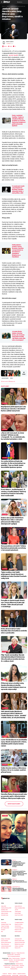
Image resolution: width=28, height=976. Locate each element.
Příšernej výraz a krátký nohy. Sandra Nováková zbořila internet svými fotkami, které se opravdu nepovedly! (13, 686)
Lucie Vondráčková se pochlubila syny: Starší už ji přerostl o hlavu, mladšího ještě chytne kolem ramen (14, 743)
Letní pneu (22, 965)
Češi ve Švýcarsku (5, 944)
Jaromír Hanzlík (13, 55)
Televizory (13, 967)
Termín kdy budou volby (6, 911)
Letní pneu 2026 (18, 938)
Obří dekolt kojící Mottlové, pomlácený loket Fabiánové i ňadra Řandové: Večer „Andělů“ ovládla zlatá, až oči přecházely (13, 715)
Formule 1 (3, 929)
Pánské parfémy (13, 968)
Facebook (5, 973)
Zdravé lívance (18, 926)
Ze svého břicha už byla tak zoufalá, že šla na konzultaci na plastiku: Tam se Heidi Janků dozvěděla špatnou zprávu (13, 464)
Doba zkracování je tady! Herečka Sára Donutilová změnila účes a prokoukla (14, 631)
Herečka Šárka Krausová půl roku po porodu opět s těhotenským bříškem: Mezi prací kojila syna (14, 796)
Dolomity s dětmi (4, 947)
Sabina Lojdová (9, 41)
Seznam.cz (19, 2)
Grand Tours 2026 (19, 915)
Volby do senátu (4, 913)
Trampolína (22, 958)
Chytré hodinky (19, 967)
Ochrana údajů (15, 975)
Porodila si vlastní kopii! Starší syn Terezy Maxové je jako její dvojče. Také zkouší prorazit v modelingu (13, 603)
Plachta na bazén (16, 958)
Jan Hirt (16, 909)
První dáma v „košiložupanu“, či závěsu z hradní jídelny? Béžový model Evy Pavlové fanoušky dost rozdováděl (13, 492)
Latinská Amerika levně (6, 946)
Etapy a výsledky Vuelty (20, 907)
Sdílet (10, 46)
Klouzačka (10, 960)
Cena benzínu (17, 954)
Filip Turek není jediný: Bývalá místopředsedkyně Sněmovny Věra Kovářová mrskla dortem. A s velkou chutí (13, 658)
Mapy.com (13, 952)
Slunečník (6, 960)
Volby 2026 (3, 906)
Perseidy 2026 (10, 954)
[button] (14, 30)
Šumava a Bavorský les (6, 942)
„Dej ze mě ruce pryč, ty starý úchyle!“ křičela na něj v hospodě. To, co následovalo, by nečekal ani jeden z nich (13, 436)
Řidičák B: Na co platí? (19, 944)
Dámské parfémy (15, 965)
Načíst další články (14, 803)
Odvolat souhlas (22, 975)
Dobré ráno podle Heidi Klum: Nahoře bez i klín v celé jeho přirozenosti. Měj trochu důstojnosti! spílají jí (12, 521)
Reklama (10, 973)
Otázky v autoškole (19, 946)
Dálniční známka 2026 (19, 940)
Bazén (10, 958)
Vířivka (16, 961)
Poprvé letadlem (4, 940)
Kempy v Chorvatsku (5, 938)
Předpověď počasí (20, 952)
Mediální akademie (21, 973)
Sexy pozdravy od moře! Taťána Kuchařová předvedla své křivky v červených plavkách (13, 548)
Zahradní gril (12, 961)
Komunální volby (4, 915)
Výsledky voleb (4, 909)
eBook (5, 46)
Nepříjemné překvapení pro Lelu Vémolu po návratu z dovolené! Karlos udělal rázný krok (13, 409)
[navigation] (2, 2)
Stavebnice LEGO (7, 965)
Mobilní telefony (19, 963)
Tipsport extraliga (5, 926)
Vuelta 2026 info (18, 906)
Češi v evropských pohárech (14, 956)
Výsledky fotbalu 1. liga (6, 924)
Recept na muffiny (18, 924)
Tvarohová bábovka (19, 927)
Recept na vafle (18, 929)
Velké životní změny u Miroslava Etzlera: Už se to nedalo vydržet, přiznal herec (13, 770)
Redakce (14, 973)
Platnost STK (17, 947)
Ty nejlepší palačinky (19, 922)
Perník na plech (18, 931)
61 (15, 46)
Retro (11, 378)
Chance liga (3, 922)
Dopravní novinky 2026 (20, 942)
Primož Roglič (18, 913)
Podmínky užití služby (6, 975)
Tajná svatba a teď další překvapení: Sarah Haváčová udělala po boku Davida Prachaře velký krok (14, 575)
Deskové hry (7, 967)
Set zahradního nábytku (19, 960)
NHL (2, 931)
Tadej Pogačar (18, 911)
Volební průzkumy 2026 (6, 907)
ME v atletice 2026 (5, 927)
